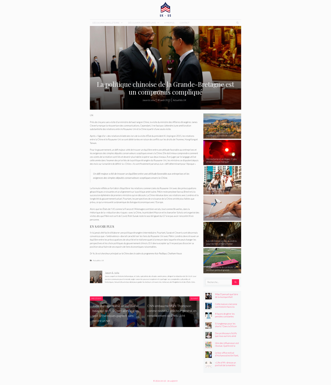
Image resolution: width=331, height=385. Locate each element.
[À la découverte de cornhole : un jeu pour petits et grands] (222, 271)
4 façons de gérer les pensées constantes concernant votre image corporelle (226, 317)
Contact (184, 22)
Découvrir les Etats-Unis (142, 22)
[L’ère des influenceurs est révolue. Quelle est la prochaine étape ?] (208, 346)
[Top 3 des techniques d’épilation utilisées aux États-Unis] (222, 219)
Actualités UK (98, 260)
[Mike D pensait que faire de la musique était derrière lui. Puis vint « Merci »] (208, 297)
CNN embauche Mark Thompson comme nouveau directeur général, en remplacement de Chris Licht (172, 311)
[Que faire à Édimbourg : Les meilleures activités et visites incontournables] (222, 137)
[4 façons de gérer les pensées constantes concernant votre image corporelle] (208, 317)
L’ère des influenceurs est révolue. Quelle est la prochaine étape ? (227, 346)
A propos (169, 22)
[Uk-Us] (165, 9)
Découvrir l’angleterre (105, 22)
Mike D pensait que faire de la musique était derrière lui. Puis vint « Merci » (226, 298)
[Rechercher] (235, 282)
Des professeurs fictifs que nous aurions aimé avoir (226, 336)
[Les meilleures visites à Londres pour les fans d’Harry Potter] (222, 245)
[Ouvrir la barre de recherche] (237, 23)
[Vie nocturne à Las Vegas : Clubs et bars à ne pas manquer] (222, 163)
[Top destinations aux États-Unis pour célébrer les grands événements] (222, 192)
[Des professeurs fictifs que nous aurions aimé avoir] (208, 336)
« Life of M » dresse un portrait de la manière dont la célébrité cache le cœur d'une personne (227, 366)
